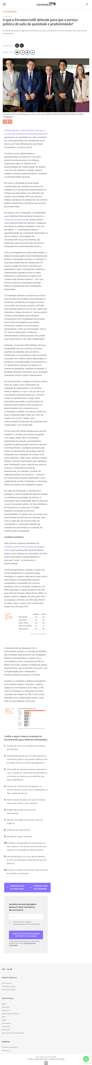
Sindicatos (6, 1010)
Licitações (6, 1026)
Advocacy (5, 1050)
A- (22, 46)
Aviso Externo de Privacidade (13, 1033)
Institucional (4, 4)
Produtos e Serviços (9, 1047)
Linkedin (32, 52)
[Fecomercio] (46, 4)
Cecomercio (6, 1023)
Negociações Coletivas (10, 1014)
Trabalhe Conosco (9, 986)
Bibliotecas (6, 1030)
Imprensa (5, 1007)
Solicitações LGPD (8, 990)
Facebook (22, 52)
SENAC (4, 1020)
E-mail (17, 52)
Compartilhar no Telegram (40, 887)
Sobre (4, 1004)
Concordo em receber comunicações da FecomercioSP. (26, 923)
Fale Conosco (7, 983)
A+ (17, 46)
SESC (4, 1017)
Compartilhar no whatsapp (17, 887)
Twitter (27, 52)
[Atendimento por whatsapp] (86, 1059)
